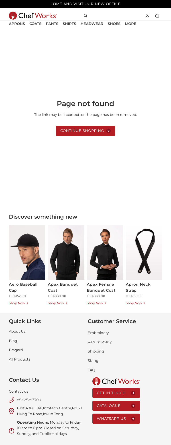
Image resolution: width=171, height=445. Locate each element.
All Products (19, 359)
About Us (17, 331)
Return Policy (100, 342)
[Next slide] (40, 252)
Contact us (18, 391)
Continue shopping (82, 131)
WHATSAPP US (111, 418)
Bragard (16, 350)
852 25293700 (29, 400)
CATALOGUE (109, 406)
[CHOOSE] (77, 273)
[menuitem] (130, 24)
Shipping (96, 351)
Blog (13, 341)
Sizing (93, 361)
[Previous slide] (14, 252)
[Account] (147, 16)
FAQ (91, 370)
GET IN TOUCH (111, 393)
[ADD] (38, 273)
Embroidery (98, 333)
